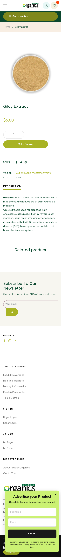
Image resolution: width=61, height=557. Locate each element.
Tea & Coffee (11, 398)
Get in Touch (10, 473)
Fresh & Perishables (14, 392)
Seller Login (10, 423)
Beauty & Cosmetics (14, 386)
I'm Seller (8, 448)
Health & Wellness (13, 381)
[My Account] (46, 5)
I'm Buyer (8, 442)
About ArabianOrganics (16, 468)
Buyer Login (10, 417)
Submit (32, 534)
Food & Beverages (13, 375)
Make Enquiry (26, 144)
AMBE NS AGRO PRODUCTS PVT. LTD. (33, 173)
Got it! (11, 552)
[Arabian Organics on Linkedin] (15, 340)
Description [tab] (12, 186)
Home (7, 27)
